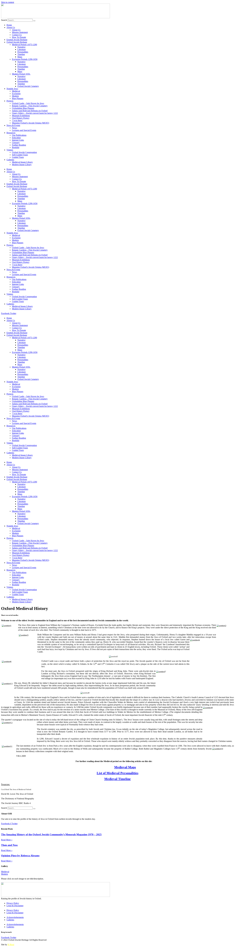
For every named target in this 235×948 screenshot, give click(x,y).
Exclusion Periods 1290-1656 (24, 59)
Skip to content (7, 2)
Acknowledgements (15, 917)
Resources (11, 133)
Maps (19, 57)
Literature (21, 49)
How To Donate (19, 37)
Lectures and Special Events (24, 130)
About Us (11, 27)
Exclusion (16, 93)
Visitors (10, 150)
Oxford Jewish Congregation (24, 152)
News (14, 128)
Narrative (21, 47)
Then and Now (9, 845)
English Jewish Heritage (17, 40)
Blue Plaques (17, 98)
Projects (10, 101)
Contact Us (17, 35)
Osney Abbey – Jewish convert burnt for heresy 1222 (35, 113)
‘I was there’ (17, 120)
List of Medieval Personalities (117, 773)
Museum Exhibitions (21, 115)
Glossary (16, 142)
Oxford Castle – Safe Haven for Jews (28, 103)
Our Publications (19, 135)
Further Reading (19, 145)
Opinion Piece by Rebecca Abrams (20, 855)
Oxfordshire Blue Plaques (23, 108)
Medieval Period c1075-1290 (24, 44)
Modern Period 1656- (21, 74)
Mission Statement (20, 32)
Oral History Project (20, 118)
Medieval (16, 91)
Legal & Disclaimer (15, 905)
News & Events (13, 125)
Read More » (6, 840)
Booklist (15, 147)
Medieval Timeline (117, 779)
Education (16, 137)
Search (4, 20)
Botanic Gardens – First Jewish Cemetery (30, 106)
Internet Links (18, 140)
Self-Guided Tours (20, 155)
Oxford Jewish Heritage (17, 42)
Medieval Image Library (22, 162)
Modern (15, 96)
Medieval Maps (125, 767)
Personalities (22, 52)
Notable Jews (12, 88)
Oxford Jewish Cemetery (28, 86)
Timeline (21, 54)
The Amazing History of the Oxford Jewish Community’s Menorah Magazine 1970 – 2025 (51, 834)
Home (9, 25)
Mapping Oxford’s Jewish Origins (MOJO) (30, 123)
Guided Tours (18, 157)
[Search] (34, 20)
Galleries (10, 159)
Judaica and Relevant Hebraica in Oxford (29, 111)
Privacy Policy (13, 903)
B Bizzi (11, 944)
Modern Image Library (22, 164)
